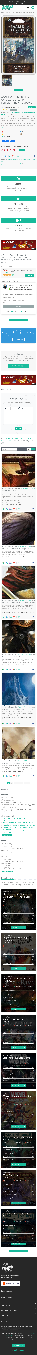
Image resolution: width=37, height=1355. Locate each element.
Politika (4, 502)
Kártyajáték (9, 502)
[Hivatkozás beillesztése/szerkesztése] (19, 408)
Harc (14, 504)
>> (28, 783)
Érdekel (18, 306)
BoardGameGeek (18, 1)
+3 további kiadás (8, 871)
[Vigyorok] (22, 408)
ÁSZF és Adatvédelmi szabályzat (9, 1310)
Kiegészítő (28, 159)
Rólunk (3, 1307)
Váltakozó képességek (16, 163)
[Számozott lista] (15, 408)
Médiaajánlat (4, 1315)
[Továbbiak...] (26, 408)
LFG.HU (25, 1)
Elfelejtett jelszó (5, 1305)
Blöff (17, 502)
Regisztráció (4, 1303)
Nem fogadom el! (18, 1350)
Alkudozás (15, 159)
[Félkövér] (5, 408)
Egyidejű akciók (27, 163)
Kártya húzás (10, 165)
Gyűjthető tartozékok (7, 504)
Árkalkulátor (15, 3)
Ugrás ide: (31, 107)
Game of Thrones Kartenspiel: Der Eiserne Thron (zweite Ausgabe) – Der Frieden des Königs (18, 823)
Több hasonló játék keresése (18, 1251)
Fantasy (10, 159)
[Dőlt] (8, 408)
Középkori (22, 159)
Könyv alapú (18, 504)
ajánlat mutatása (18, 320)
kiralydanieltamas (15, 289)
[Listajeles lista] (12, 408)
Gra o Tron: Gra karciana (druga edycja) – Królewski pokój (19, 825)
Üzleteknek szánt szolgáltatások (9, 1312)
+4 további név (7, 835)
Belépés (23, 3)
